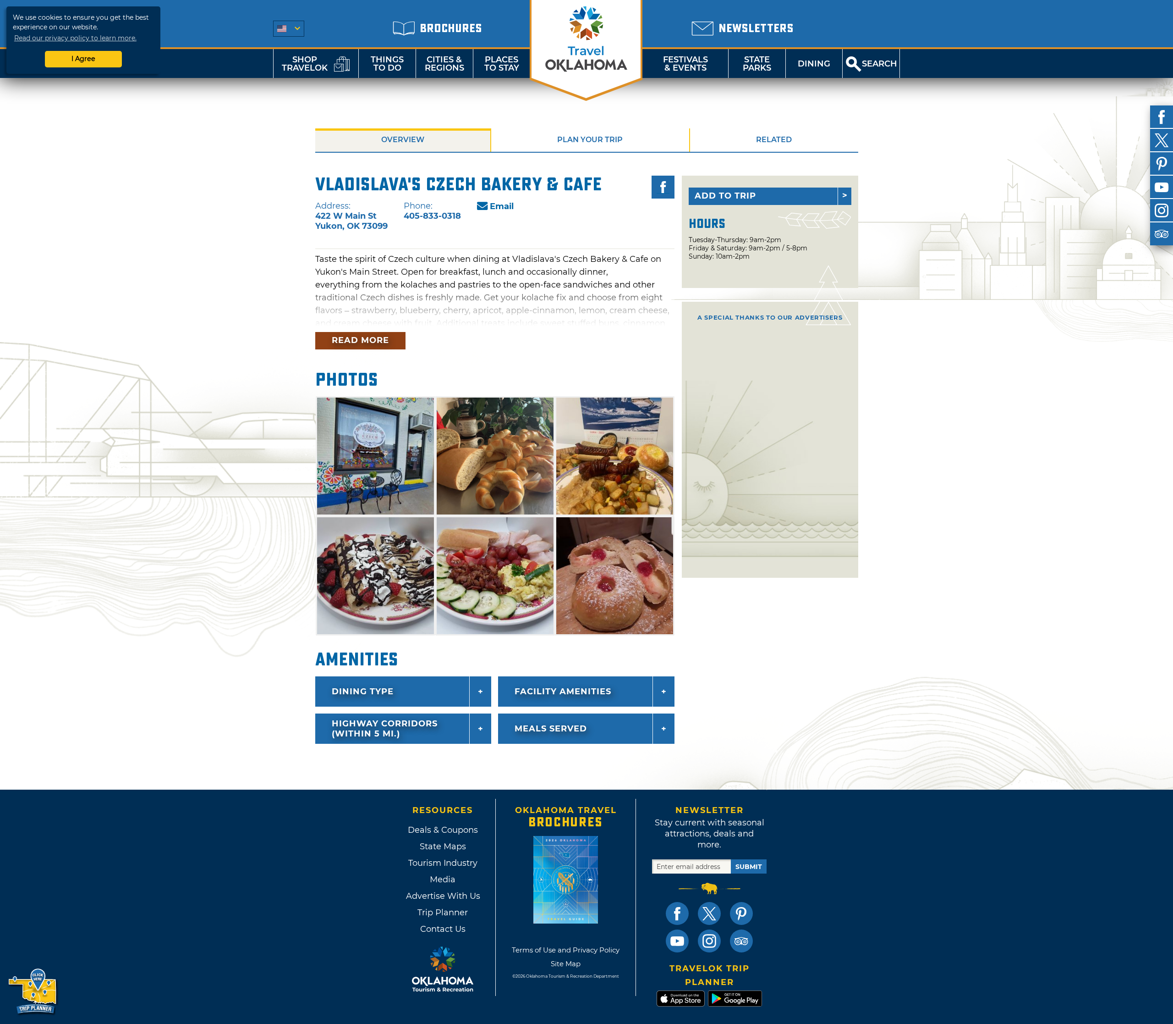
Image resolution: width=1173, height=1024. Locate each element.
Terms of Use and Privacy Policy (565, 950)
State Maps (443, 846)
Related (774, 139)
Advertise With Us (442, 896)
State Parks (757, 64)
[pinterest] (1161, 163)
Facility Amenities (563, 691)
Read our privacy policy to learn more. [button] (75, 38)
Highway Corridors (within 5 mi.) (385, 729)
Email (502, 206)
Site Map (566, 963)
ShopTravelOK (305, 64)
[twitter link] (709, 913)
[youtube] (1161, 187)
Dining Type (363, 691)
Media (442, 880)
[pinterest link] (741, 913)
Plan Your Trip (590, 139)
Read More (360, 340)
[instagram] (1161, 210)
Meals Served (551, 729)
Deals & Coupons (443, 830)
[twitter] (1161, 140)
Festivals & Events (685, 64)
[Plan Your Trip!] (33, 991)
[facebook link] (677, 913)
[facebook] (1161, 116)
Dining (814, 64)
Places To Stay (501, 64)
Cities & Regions (444, 64)
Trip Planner (442, 913)
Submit (748, 867)
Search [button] (879, 64)
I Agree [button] (83, 59)
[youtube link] (677, 941)
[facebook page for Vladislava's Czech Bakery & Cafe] (663, 187)
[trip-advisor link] (741, 941)
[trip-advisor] (1161, 233)
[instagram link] (709, 941)
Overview (402, 139)
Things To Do (387, 64)
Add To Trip (725, 196)
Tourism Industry (442, 863)
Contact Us (443, 929)
